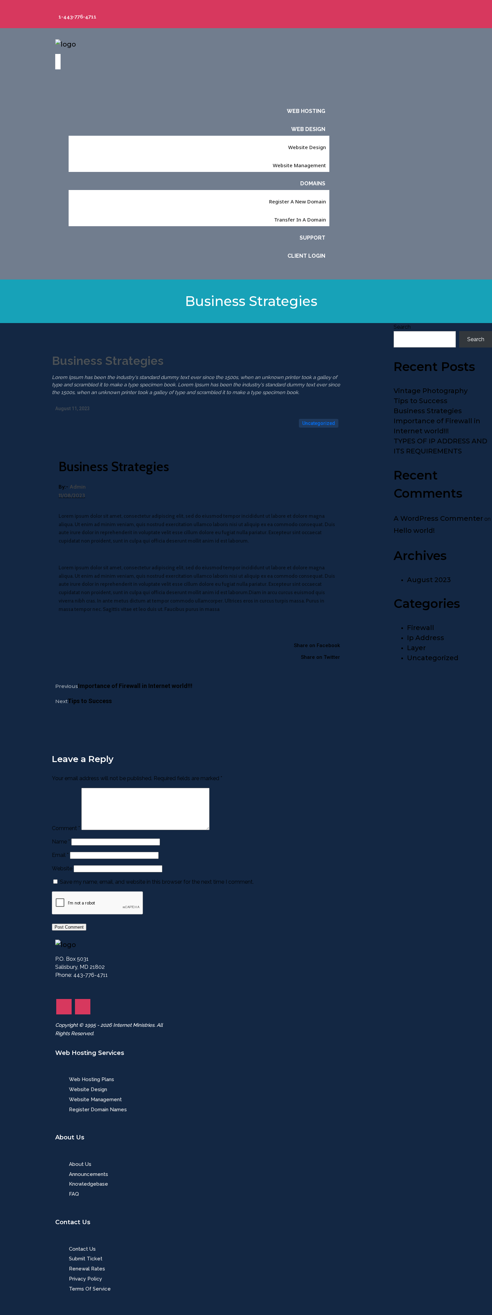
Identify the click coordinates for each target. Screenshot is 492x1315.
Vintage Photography (431, 391)
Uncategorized (318, 423)
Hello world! (414, 530)
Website (62, 868)
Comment (66, 828)
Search (402, 327)
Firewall (420, 628)
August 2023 (429, 580)
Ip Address (425, 638)
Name (61, 841)
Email (60, 855)
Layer (416, 648)
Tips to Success (420, 401)
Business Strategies (428, 411)
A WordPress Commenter (438, 518)
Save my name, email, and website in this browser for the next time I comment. (157, 882)
